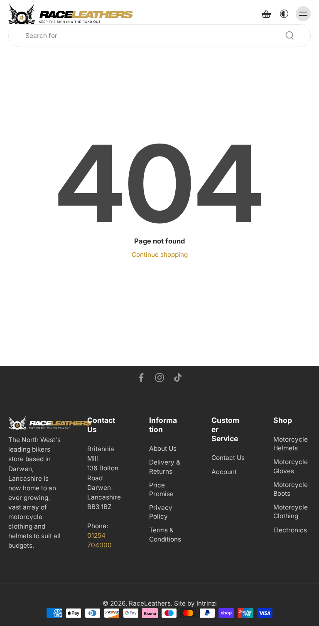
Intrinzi (206, 603)
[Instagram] (159, 377)
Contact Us (228, 458)
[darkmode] (284, 14)
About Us (163, 448)
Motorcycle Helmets (290, 443)
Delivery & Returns (164, 466)
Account (224, 471)
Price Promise (161, 489)
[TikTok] (178, 377)
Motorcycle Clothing (290, 511)
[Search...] (289, 35)
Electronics (290, 530)
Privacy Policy (160, 512)
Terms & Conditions (165, 534)
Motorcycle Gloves (290, 466)
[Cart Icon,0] (266, 13)
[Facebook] (141, 377)
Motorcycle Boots (290, 488)
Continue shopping (160, 254)
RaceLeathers (150, 603)
